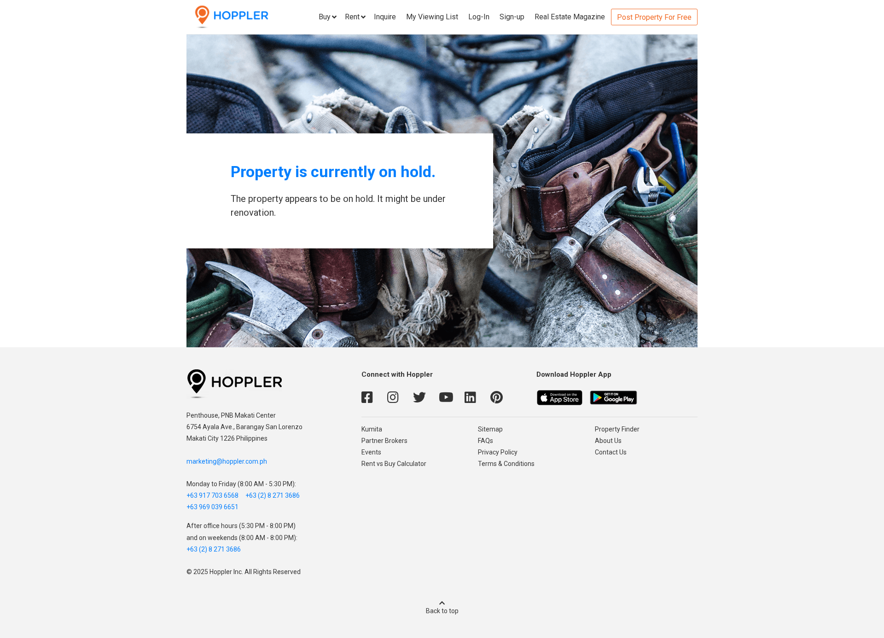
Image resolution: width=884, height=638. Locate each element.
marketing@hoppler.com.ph (226, 461)
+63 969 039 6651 (212, 507)
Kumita (371, 429)
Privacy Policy (498, 452)
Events (371, 452)
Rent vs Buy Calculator (393, 463)
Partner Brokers (384, 440)
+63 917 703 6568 (212, 495)
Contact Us (611, 452)
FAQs (485, 440)
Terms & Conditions (506, 463)
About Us (608, 440)
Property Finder (617, 429)
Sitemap (490, 429)
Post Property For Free (654, 17)
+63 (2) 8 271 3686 (272, 495)
